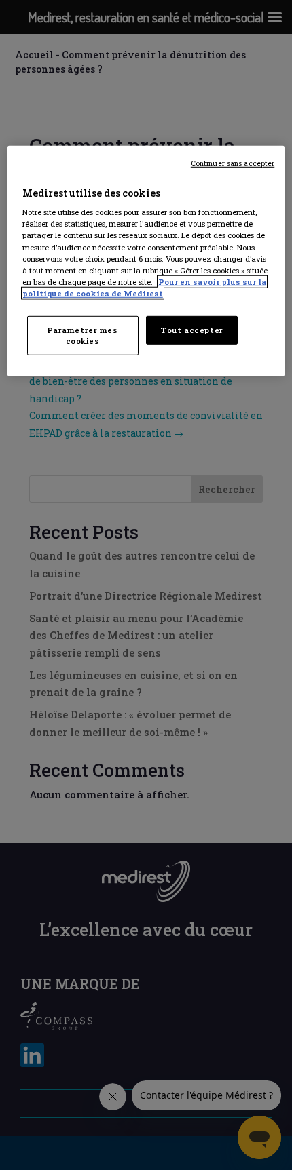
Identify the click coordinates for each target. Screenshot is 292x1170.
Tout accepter (191, 330)
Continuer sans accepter (232, 163)
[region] (146, 261)
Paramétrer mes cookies (83, 335)
